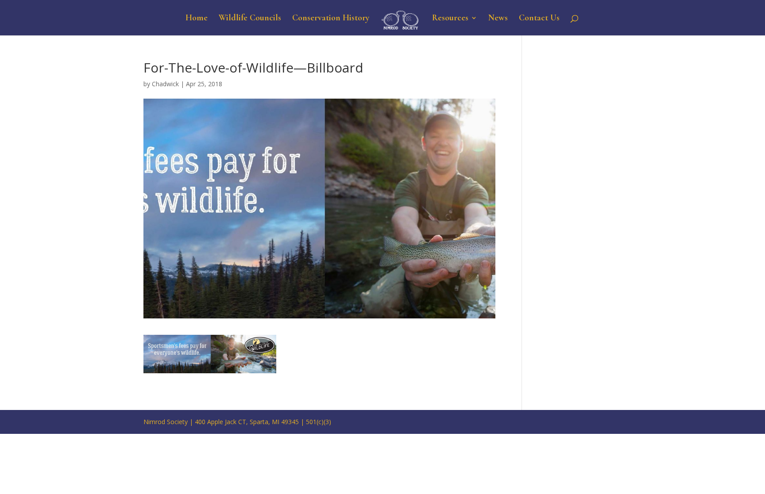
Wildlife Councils (250, 19)
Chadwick (165, 84)
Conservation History (330, 19)
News (498, 19)
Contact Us (539, 19)
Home (196, 19)
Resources (450, 19)
